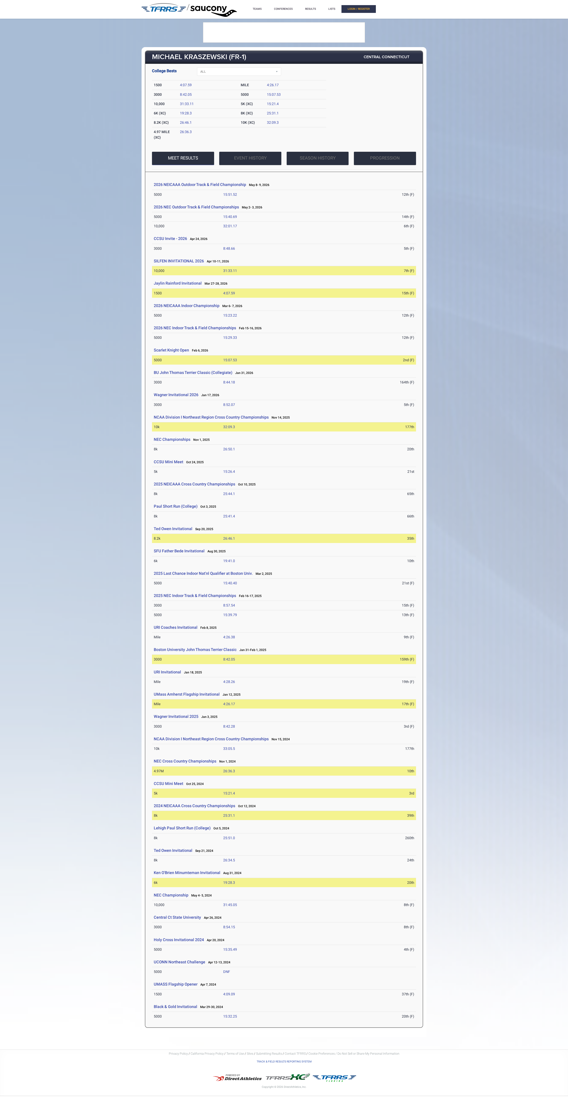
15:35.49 (230, 949)
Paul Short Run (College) (175, 506)
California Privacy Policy (207, 1053)
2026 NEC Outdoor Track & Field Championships (196, 207)
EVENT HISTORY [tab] (250, 158)
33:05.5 (229, 749)
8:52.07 (229, 405)
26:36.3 (186, 132)
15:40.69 (230, 217)
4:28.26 (229, 682)
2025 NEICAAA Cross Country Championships (194, 484)
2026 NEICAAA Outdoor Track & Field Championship (200, 184)
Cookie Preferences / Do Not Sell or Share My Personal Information (353, 1053)
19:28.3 (186, 113)
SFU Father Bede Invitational (179, 551)
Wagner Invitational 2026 (176, 394)
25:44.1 (229, 494)
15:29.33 (230, 337)
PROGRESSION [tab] (385, 158)
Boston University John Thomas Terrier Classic (195, 649)
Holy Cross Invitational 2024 (179, 939)
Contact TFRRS (295, 1053)
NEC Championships (172, 439)
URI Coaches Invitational (175, 627)
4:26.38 (229, 637)
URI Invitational (167, 672)
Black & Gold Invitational (175, 1006)
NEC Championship (171, 895)
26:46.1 (186, 122)
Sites (250, 1053)
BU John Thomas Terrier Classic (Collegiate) (193, 372)
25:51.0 (229, 838)
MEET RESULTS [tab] (183, 158)
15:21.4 (273, 104)
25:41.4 (229, 516)
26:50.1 (229, 449)
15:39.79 (230, 615)
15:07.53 (274, 94)
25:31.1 (273, 113)
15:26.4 (229, 471)
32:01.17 (230, 226)
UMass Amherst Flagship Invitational (187, 694)
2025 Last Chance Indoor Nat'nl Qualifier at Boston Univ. (203, 573)
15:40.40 (230, 583)
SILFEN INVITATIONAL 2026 (179, 261)
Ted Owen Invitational (173, 528)
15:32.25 (230, 1016)
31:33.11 (187, 104)
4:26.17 (273, 85)
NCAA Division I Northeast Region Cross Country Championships (211, 417)
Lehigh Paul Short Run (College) (182, 828)
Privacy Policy (178, 1053)
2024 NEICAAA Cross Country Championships (194, 805)
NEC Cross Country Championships (185, 761)
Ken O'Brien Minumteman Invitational (187, 872)
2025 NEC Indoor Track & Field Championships (195, 595)
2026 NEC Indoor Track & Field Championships (195, 327)
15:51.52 (230, 194)
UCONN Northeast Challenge (179, 962)
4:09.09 (229, 994)
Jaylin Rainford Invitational (178, 283)
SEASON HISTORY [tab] (318, 158)
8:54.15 (229, 927)
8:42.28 (229, 726)
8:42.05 (186, 94)
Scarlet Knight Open (171, 350)
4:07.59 (186, 85)
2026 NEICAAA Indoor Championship (186, 305)
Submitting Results (269, 1053)
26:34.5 (229, 860)
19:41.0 (229, 561)
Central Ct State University (177, 917)
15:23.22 (230, 315)
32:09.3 (273, 122)
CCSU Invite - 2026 (170, 238)
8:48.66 (229, 248)
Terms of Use (235, 1053)
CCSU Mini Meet (168, 461)
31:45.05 (230, 905)
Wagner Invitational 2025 (176, 716)
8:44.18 (229, 382)
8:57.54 (229, 605)
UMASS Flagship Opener (175, 984)
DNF (226, 972)
